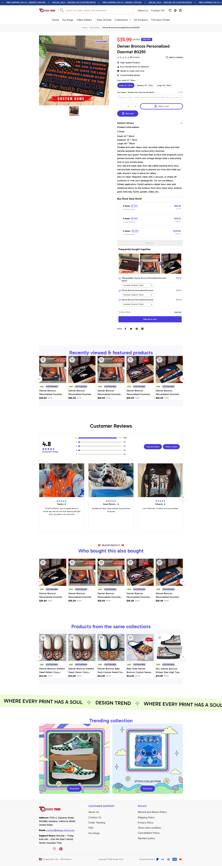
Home (84, 27)
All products (95, 27)
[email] (60, 830)
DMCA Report (66, 859)
